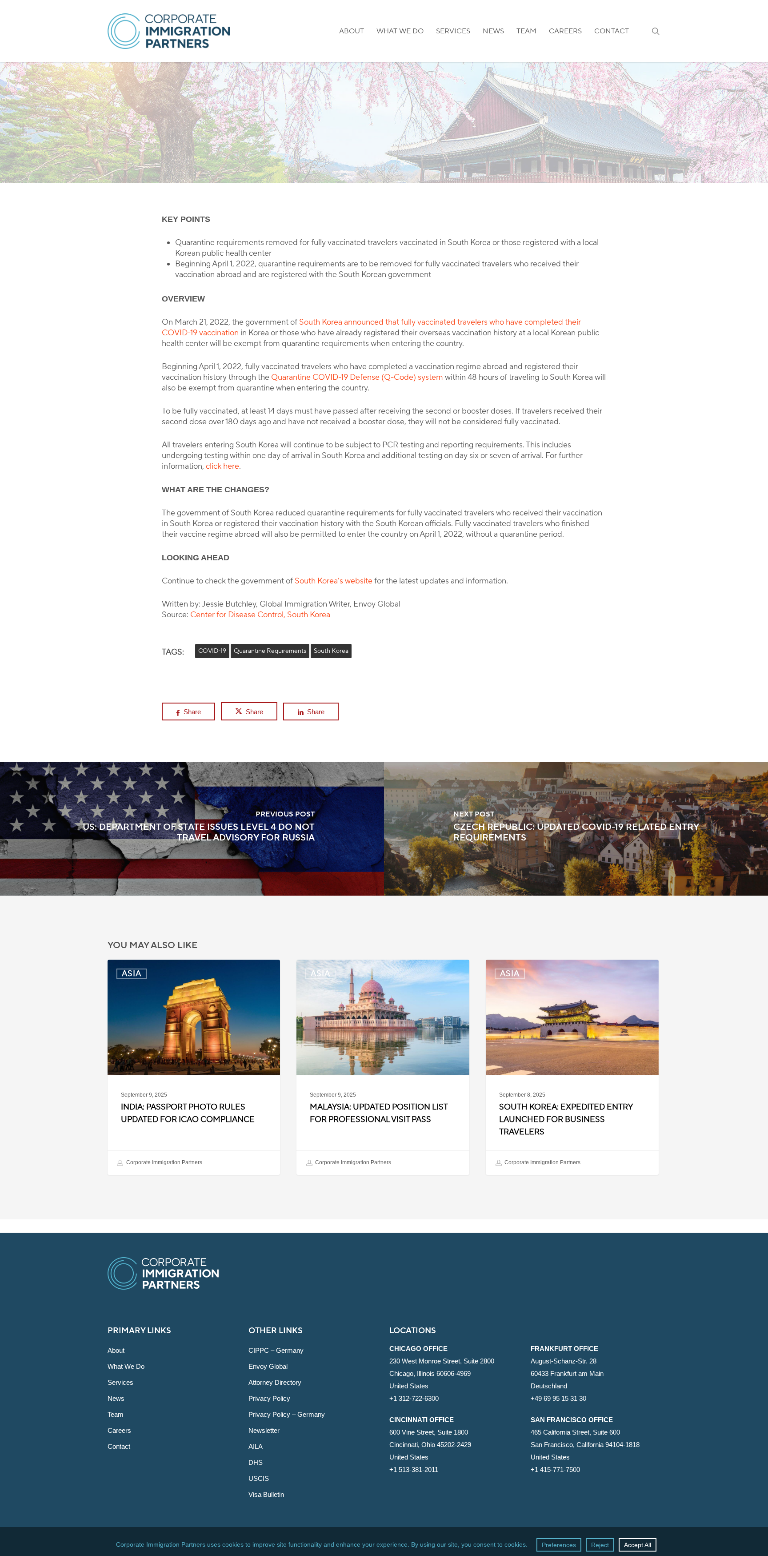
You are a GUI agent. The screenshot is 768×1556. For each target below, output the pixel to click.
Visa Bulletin (266, 1494)
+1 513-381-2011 (413, 1469)
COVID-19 (212, 651)
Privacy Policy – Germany (286, 1414)
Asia (384, 156)
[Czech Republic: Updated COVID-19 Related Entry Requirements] (576, 829)
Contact (119, 1446)
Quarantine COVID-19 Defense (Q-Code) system (357, 377)
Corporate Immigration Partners (163, 1162)
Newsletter (264, 1430)
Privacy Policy (269, 1398)
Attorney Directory (274, 1382)
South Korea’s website (333, 581)
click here (222, 466)
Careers (119, 1430)
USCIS (258, 1478)
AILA (255, 1446)
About (116, 1350)
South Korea (331, 651)
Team (116, 1414)
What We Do (126, 1366)
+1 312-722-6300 (414, 1398)
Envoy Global (268, 1366)
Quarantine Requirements (270, 651)
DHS (255, 1462)
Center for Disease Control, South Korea (260, 615)
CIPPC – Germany (276, 1350)
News (116, 1398)
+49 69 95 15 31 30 (558, 1398)
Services (120, 1382)
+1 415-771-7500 (555, 1469)
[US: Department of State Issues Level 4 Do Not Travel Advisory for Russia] (192, 829)
